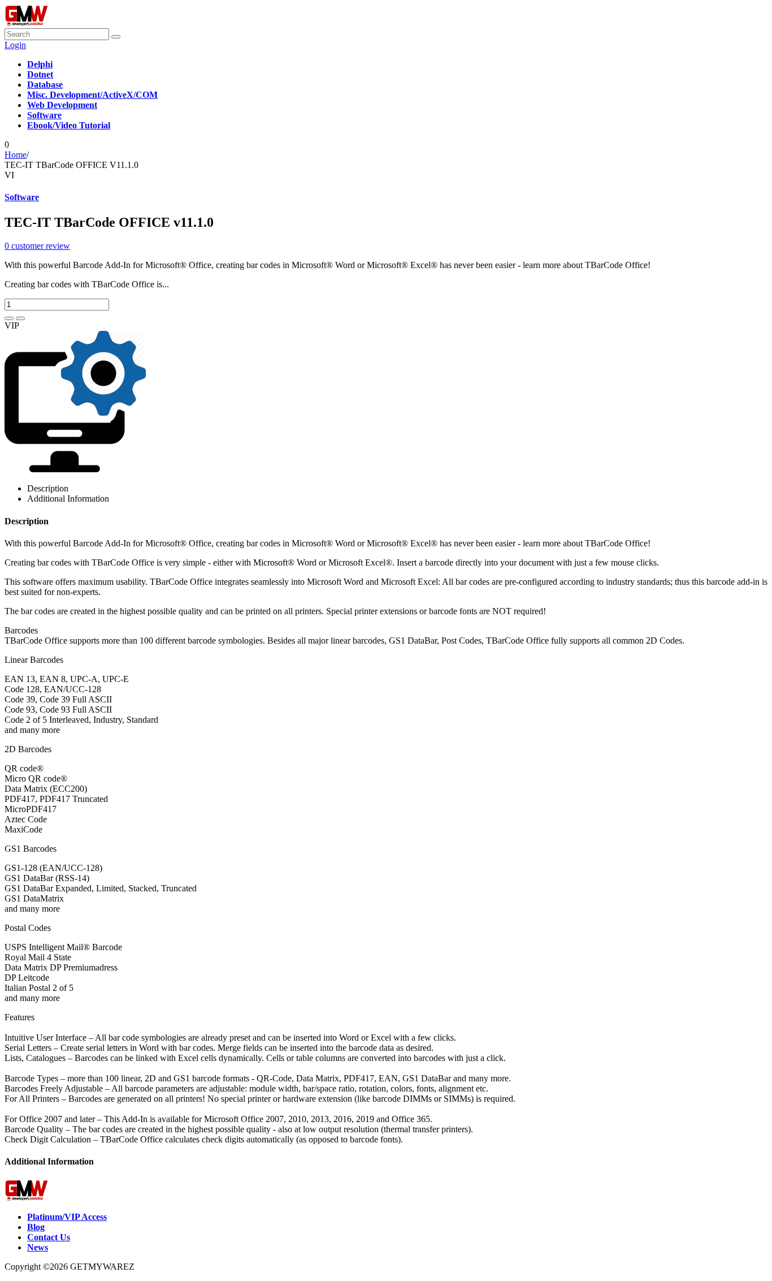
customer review (37, 246)
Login (15, 45)
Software (22, 197)
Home (16, 154)
